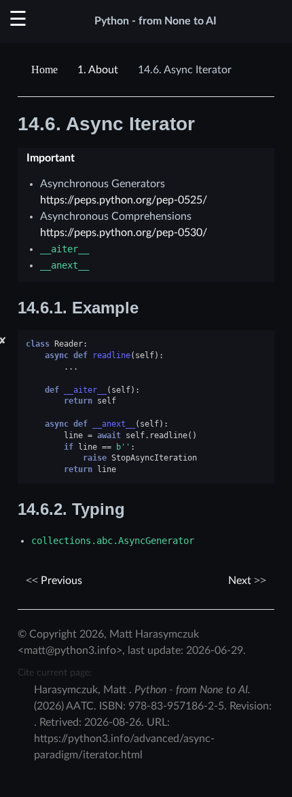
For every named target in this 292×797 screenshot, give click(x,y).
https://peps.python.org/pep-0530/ (123, 232)
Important (50, 158)
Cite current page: (55, 672)
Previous (60, 580)
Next (241, 580)
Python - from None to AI (155, 21)
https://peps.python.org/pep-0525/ (123, 200)
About (97, 69)
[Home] (46, 70)
